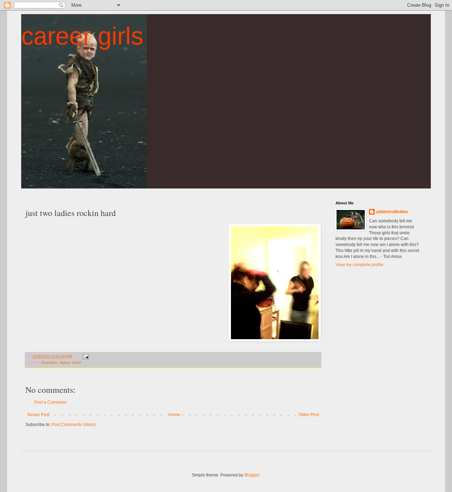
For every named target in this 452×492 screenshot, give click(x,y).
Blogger (251, 475)
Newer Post (38, 414)
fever (76, 362)
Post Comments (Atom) (74, 424)
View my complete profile (359, 264)
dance (65, 362)
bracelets (50, 362)
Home (174, 414)
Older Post (309, 414)
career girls (82, 36)
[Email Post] (85, 356)
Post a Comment (50, 402)
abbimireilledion (392, 211)
